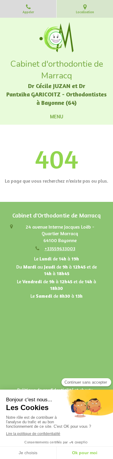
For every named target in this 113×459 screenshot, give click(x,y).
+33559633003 (60, 248)
